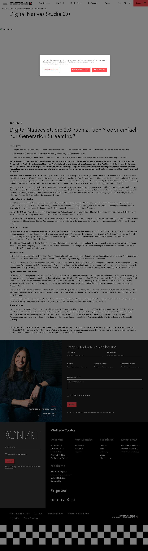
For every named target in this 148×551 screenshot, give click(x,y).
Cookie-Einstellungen (51, 69)
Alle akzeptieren (99, 69)
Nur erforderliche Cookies (80, 69)
